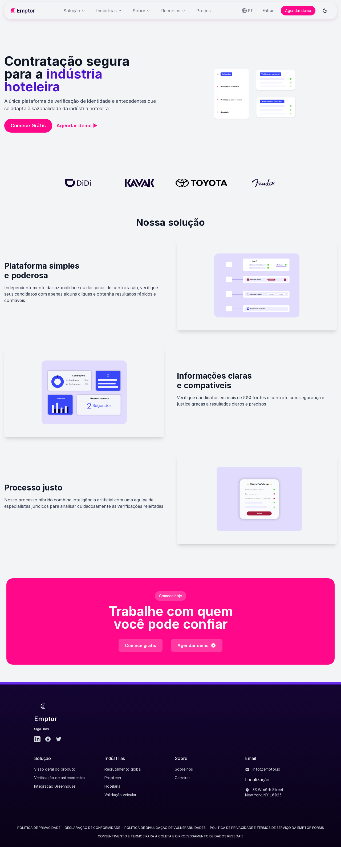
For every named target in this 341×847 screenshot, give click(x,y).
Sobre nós (184, 769)
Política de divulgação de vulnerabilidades (165, 828)
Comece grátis (140, 645)
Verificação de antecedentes (59, 777)
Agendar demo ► (77, 125)
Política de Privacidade (38, 828)
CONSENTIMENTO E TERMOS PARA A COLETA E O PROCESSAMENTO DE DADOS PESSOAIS (170, 836)
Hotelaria (112, 786)
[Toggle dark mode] (325, 10)
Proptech (112, 777)
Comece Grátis (28, 125)
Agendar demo (298, 10)
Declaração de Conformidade (92, 828)
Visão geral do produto (54, 769)
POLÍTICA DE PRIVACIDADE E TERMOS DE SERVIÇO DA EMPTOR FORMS (267, 828)
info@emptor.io (265, 769)
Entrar (268, 10)
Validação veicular (120, 794)
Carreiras (182, 777)
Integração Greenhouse (54, 786)
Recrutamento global (122, 769)
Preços (203, 10)
